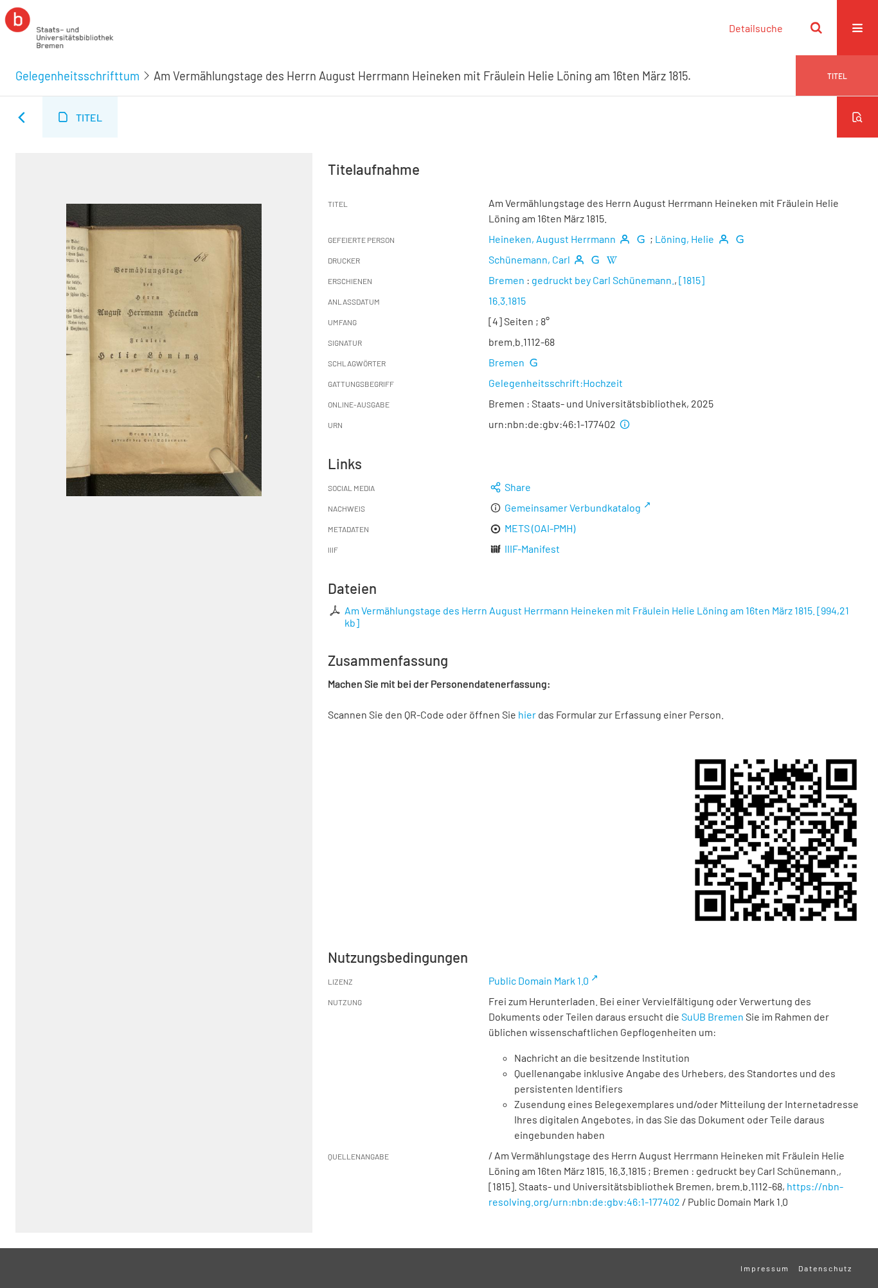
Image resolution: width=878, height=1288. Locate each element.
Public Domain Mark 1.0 (538, 980)
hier (527, 714)
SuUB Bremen (712, 1016)
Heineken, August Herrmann (552, 239)
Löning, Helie (684, 239)
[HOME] (59, 27)
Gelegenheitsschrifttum (77, 76)
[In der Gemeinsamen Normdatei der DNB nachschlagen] (641, 239)
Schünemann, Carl (529, 259)
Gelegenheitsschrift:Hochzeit (555, 383)
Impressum (764, 1268)
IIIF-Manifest (532, 548)
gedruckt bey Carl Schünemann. (603, 280)
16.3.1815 (507, 300)
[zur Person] (625, 239)
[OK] (816, 27)
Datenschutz (825, 1268)
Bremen (506, 280)
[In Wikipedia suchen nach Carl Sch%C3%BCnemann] (611, 259)
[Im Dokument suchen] (857, 117)
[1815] (691, 280)
